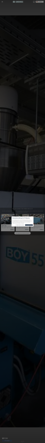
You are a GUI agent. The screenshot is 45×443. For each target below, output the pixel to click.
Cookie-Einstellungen (20, 225)
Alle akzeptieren (29, 225)
